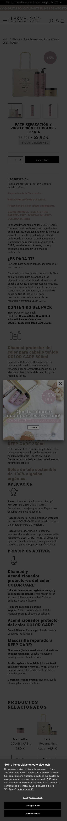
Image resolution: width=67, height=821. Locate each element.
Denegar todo (33, 805)
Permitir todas (33, 813)
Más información (26, 789)
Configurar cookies (33, 797)
